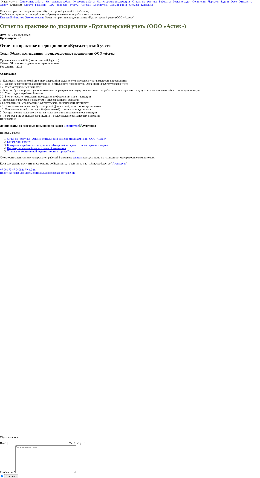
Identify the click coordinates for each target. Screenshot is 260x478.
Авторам (86, 4)
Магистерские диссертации (113, 1)
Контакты (147, 4)
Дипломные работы (32, 1)
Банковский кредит (18, 141)
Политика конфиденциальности (19, 172)
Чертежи (213, 1)
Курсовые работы (84, 1)
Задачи (225, 1)
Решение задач (181, 1)
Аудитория (119, 163)
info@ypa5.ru (28, 169)
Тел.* (72, 443)
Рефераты (165, 1)
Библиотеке (71, 125)
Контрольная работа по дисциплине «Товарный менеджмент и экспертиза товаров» (58, 145)
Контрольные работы (58, 1)
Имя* (3, 443)
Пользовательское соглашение (57, 172)
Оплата (28, 4)
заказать (78, 157)
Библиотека (100, 4)
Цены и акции (118, 4)
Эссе (234, 1)
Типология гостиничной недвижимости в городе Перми (41, 151)
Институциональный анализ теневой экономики (36, 148)
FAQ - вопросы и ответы (64, 4)
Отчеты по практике (144, 1)
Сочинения (199, 1)
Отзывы (134, 4)
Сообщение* (7, 472)
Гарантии (41, 4)
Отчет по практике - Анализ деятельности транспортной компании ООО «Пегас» (56, 138)
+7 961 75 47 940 (10, 169)
